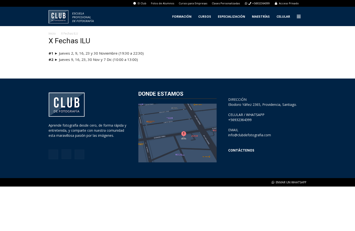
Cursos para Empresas (193, 3)
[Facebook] (53, 154)
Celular (283, 16)
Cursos (204, 16)
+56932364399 (261, 3)
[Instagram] (66, 154)
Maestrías (261, 16)
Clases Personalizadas (226, 3)
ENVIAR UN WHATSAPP (290, 182)
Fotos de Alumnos (162, 3)
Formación (182, 16)
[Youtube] (79, 154)
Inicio (52, 33)
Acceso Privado (288, 3)
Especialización (231, 16)
